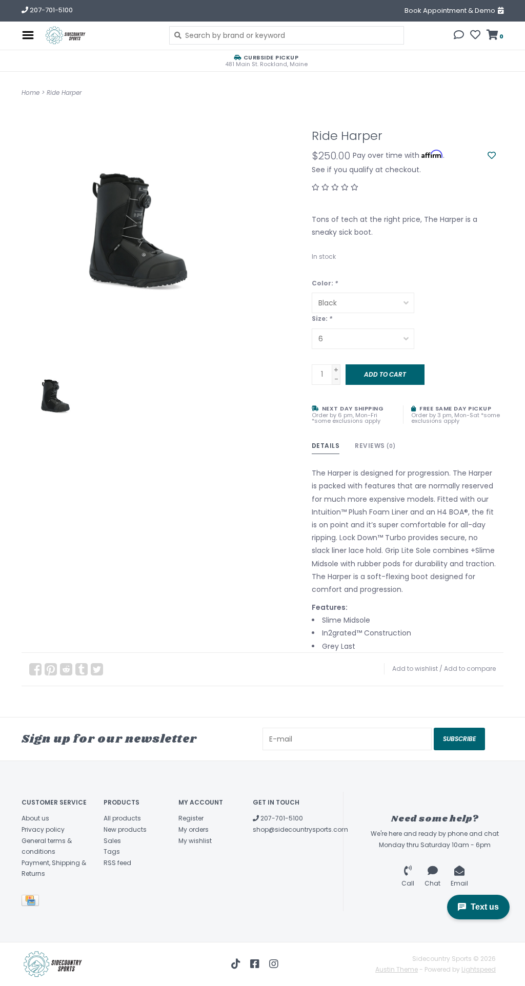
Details (326, 445)
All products (122, 818)
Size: (322, 318)
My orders (193, 829)
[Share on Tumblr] (81, 669)
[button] (459, 36)
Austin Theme (396, 969)
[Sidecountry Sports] (99, 35)
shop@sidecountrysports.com (300, 829)
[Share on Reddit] (66, 669)
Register (191, 818)
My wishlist (195, 840)
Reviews (375, 445)
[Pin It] (51, 669)
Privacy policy (43, 829)
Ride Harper (64, 92)
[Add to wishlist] (492, 156)
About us (35, 818)
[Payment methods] (32, 902)
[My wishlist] (475, 36)
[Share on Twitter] (97, 669)
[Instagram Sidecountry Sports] (273, 964)
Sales (112, 840)
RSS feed (117, 862)
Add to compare (470, 668)
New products (125, 829)
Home (30, 92)
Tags (112, 851)
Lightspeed (478, 969)
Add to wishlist (415, 668)
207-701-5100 (281, 818)
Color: (325, 283)
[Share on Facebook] (35, 669)
